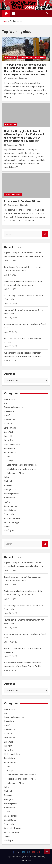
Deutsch (8, 423)
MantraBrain (26, 860)
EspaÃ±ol (8, 432)
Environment (10, 428)
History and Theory (13, 194)
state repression (11, 493)
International (11, 58)
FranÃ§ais (8, 440)
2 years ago (12, 78)
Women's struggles (12, 518)
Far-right (8, 436)
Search (45, 234)
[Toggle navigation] (13, 13)
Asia (6, 403)
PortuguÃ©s (10, 489)
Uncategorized (10, 506)
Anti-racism (9, 399)
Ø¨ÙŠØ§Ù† (9, 530)
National (8, 481)
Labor (6, 477)
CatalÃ (7, 415)
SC (22, 145)
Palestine (8, 485)
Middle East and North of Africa (21, 469)
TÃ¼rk (7, 502)
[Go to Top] (47, 851)
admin (24, 78)
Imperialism (9, 448)
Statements (9, 497)
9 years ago (12, 145)
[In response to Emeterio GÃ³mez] (26, 185)
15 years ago (12, 205)
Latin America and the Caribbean (32, 58)
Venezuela (9, 514)
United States (10, 510)
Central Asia (9, 419)
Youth (7, 526)
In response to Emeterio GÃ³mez (23, 201)
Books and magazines (14, 407)
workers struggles (12, 522)
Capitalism (9, 411)
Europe (10, 461)
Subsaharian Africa (15, 473)
